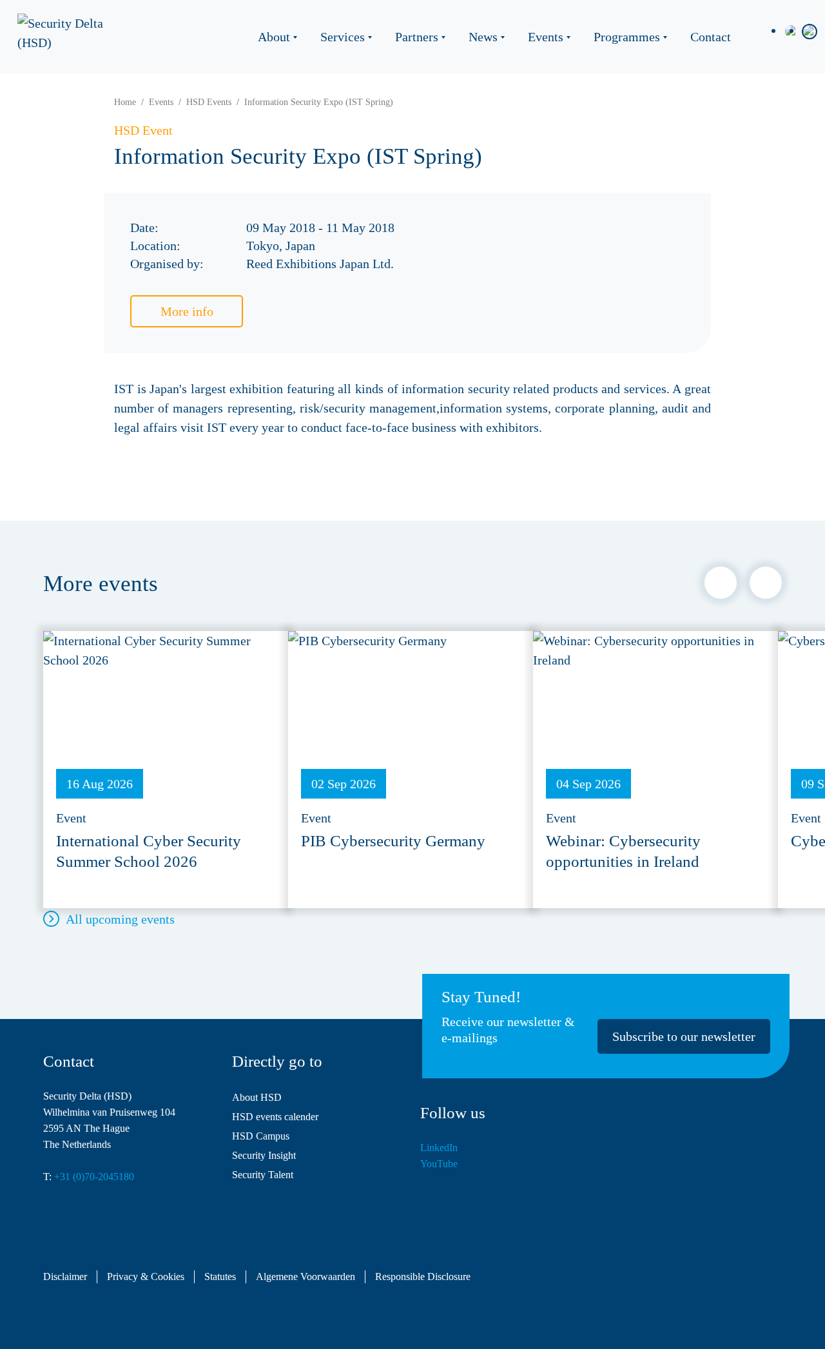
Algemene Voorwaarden (305, 1277)
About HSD (257, 1097)
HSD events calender (275, 1116)
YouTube (439, 1163)
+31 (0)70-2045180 (94, 1176)
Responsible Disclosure (423, 1277)
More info (186, 311)
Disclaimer (65, 1277)
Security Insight (264, 1155)
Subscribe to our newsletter (683, 1036)
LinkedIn (439, 1147)
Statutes (220, 1277)
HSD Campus (260, 1136)
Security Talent (262, 1174)
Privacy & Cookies (145, 1277)
